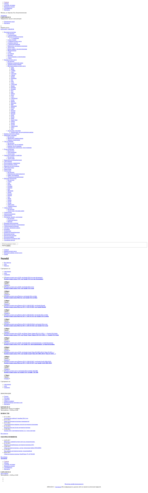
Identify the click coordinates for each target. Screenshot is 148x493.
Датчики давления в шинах (12, 227)
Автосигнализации (9, 214)
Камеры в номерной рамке (15, 63)
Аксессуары (11, 47)
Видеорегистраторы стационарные (14, 224)
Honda (13, 86)
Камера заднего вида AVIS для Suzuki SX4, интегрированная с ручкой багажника (29, 344)
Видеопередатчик (9, 234)
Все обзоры (4, 457)
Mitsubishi (14, 106)
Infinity (13, 93)
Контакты (7, 10)
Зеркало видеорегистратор (15, 36)
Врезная (10, 221)
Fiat (12, 80)
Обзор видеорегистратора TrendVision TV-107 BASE (19, 454)
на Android (11, 53)
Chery (12, 72)
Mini (12, 104)
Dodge (13, 76)
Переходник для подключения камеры (22, 132)
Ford (12, 81)
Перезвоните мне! (9, 21)
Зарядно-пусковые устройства (13, 155)
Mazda (13, 101)
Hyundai (13, 89)
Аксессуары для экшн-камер (16, 211)
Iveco (12, 95)
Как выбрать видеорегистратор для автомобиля (18, 451)
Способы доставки (9, 5)
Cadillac (13, 70)
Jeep (12, 92)
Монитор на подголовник (11, 166)
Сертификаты (8, 8)
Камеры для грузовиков (14, 146)
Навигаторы (7, 169)
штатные (10, 55)
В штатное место (12, 220)
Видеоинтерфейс (9, 237)
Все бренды (7, 262)
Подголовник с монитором (12, 163)
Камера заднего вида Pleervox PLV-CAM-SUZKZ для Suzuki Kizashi (25, 307)
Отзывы (6, 285)
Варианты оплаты (9, 6)
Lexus (12, 100)
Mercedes (13, 103)
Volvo (12, 127)
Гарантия (7, 399)
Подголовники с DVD (10, 164)
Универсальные (12, 206)
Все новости (4, 433)
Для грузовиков (8, 141)
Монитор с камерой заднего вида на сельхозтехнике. (19, 441)
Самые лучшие (12, 39)
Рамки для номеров (13, 175)
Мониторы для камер (10, 135)
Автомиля (4, 15)
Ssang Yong (14, 120)
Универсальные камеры (14, 64)
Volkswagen (14, 126)
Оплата (6, 396)
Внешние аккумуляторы (11, 223)
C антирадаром (12, 35)
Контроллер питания (10, 235)
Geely (12, 83)
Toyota (13, 124)
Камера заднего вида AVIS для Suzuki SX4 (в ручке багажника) (23, 279)
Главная (6, 2)
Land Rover (14, 98)
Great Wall (14, 84)
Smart (12, 118)
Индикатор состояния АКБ (12, 238)
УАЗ (12, 129)
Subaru (13, 121)
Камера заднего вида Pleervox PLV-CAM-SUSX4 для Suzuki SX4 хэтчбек (26, 316)
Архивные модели (9, 240)
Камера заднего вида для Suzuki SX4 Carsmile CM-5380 (21, 372)
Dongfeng (13, 78)
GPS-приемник (12, 152)
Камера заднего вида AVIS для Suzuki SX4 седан (19, 288)
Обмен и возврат (9, 401)
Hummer (13, 87)
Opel (12, 109)
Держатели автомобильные (15, 177)
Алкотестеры (8, 212)
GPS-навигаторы (9, 167)
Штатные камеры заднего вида (17, 66)
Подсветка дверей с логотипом (13, 217)
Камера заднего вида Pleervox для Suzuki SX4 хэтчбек (20, 297)
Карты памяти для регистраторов (17, 49)
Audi (12, 67)
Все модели (11, 33)
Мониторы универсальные (15, 138)
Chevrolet (13, 73)
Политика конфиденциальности (74, 484)
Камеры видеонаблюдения (12, 232)
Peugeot (13, 110)
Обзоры (6, 3)
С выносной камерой (14, 44)
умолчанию (7, 271)
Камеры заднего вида (10, 60)
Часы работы (4, 473)
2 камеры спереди (13, 43)
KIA (12, 90)
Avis (5, 264)
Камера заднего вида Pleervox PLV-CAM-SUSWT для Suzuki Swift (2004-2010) (28, 363)
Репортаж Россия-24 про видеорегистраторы (17, 427)
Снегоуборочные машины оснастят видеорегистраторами (21, 424)
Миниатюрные (12, 50)
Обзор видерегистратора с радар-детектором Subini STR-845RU (22, 448)
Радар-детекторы (9, 149)
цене (5, 273)
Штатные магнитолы (10, 178)
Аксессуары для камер (14, 130)
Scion (12, 115)
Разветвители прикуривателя (16, 174)
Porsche (13, 112)
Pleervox (6, 265)
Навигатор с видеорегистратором (17, 46)
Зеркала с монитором (14, 140)
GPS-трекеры (8, 161)
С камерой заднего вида (15, 41)
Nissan (13, 107)
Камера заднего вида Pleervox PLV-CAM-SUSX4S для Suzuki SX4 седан (26, 325)
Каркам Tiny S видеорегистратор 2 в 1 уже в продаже (19, 430)
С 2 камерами (15, 38)
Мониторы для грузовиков (15, 144)
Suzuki (13, 123)
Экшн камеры (8, 207)
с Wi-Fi (10, 58)
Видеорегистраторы (10, 32)
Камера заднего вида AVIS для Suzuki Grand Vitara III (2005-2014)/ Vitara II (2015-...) (30, 353)
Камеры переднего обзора (11, 133)
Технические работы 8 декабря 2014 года (16, 418)
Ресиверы (7, 229)
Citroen (13, 75)
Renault (13, 113)
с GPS (9, 52)
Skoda (12, 117)
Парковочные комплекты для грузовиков (20, 147)
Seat (9, 197)
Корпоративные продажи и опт (13, 402)
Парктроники (8, 215)
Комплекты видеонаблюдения (13, 160)
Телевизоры (7, 231)
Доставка (7, 398)
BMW (12, 69)
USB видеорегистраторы (11, 226)
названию (7, 274)
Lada (12, 97)
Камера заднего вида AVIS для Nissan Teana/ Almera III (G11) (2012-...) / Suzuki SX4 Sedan (31, 335)
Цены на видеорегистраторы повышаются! (16, 421)
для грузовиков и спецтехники (17, 56)
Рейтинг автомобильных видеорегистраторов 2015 (19, 444)
